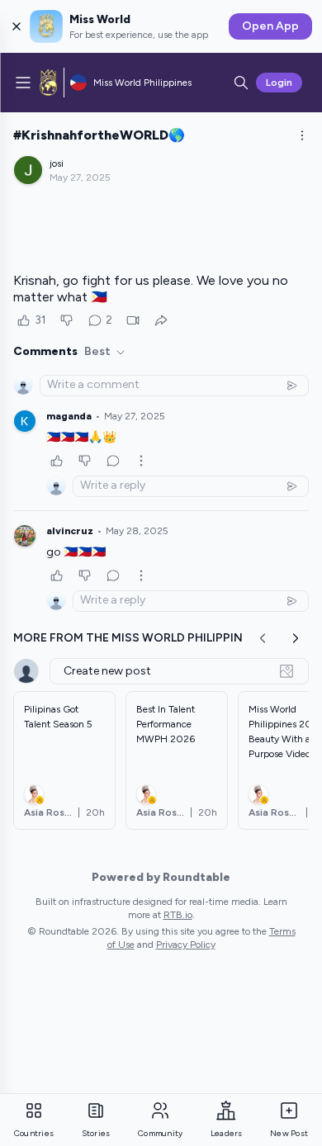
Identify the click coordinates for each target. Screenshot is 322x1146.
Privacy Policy (185, 944)
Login (279, 82)
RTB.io (177, 915)
